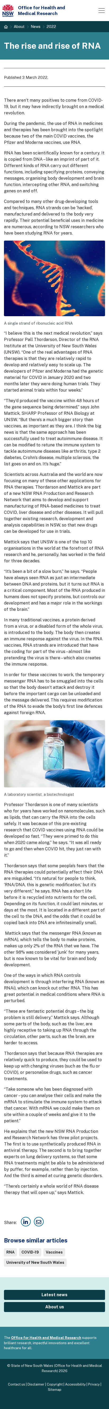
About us (54, 1306)
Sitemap (54, 1390)
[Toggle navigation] (101, 10)
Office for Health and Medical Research (46, 1338)
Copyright (55, 1384)
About (19, 26)
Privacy (94, 1384)
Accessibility (75, 1384)
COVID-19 (30, 1252)
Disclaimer (36, 1384)
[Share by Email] (39, 1222)
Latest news (54, 1294)
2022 (51, 26)
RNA (10, 1252)
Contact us (16, 1384)
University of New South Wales (35, 1262)
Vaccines (54, 1252)
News (35, 26)
